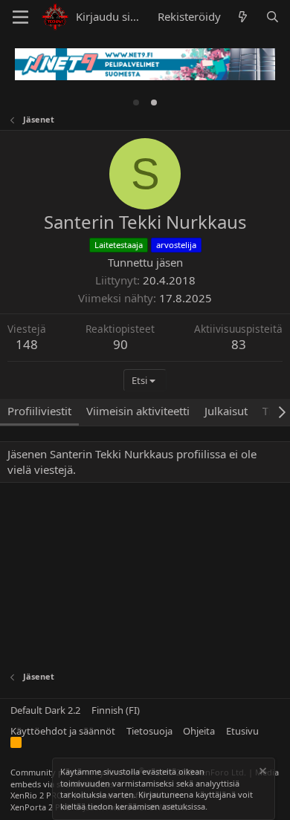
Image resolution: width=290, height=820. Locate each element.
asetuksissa (183, 806)
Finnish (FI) (115, 710)
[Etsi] (272, 16)
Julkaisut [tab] (226, 410)
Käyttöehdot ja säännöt (62, 731)
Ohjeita (199, 731)
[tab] (136, 102)
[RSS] (16, 745)
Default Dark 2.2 (45, 710)
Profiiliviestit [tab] (39, 410)
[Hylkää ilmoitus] (262, 773)
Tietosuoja (149, 731)
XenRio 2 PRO (36, 795)
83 (238, 344)
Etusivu (242, 731)
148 (27, 344)
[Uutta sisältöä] (242, 16)
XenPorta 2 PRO (41, 807)
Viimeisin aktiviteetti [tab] (138, 410)
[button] (20, 17)
